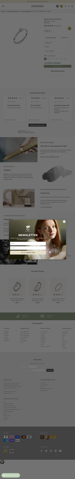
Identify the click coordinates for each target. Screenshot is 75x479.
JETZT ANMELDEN (28, 252)
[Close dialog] (64, 221)
